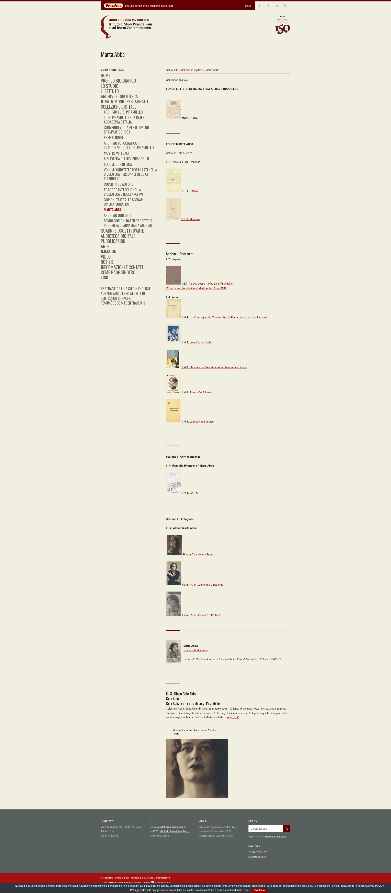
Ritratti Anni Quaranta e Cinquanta (202, 584)
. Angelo (190, 191)
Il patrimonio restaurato (124, 101)
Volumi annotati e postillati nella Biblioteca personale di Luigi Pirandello (130, 174)
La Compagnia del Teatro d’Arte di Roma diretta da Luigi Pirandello (225, 317)
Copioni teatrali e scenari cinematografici (124, 202)
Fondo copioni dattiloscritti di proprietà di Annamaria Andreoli (128, 223)
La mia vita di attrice (198, 421)
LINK (104, 277)
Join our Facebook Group (268, 5)
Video (106, 256)
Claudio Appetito (163, 882)
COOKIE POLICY (257, 856)
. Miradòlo (191, 219)
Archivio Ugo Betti (118, 215)
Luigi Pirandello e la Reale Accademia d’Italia (124, 119)
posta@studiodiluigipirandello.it (170, 826)
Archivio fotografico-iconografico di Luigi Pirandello (129, 145)
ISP (176, 70)
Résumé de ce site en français (123, 303)
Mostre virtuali (116, 153)
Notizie (107, 261)
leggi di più (233, 717)
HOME (105, 75)
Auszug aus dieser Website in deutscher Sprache (123, 296)
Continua (259, 890)
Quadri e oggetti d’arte (122, 230)
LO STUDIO (109, 86)
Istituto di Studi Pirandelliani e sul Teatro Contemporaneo (142, 877)
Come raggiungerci (118, 272)
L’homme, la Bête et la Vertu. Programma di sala (214, 367)
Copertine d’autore (118, 184)
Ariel (105, 246)
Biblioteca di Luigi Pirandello (126, 158)
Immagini (109, 251)
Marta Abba (113, 209)
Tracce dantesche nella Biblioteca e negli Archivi (123, 192)
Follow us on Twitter (277, 5)
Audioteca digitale (118, 236)
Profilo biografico (118, 80)
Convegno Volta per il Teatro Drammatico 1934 (126, 129)
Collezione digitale (191, 70)
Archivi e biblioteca (119, 96)
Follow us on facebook (259, 5)
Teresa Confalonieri (197, 392)
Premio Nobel (114, 137)
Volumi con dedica (118, 164)
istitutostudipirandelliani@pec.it (175, 831)
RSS (285, 5)
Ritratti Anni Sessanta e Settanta (201, 615)
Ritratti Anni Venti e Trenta (198, 554)
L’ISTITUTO (110, 91)
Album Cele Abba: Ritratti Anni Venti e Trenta (194, 731)
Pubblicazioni (113, 241)
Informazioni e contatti (123, 267)
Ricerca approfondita (275, 836)
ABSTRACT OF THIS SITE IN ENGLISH (125, 288)
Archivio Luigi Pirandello (123, 112)
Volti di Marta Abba (197, 342)
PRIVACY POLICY (257, 851)
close (248, 5)
